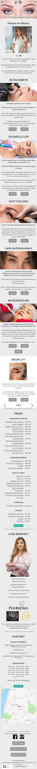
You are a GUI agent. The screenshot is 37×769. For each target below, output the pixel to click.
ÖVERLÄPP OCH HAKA (16, 516)
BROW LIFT (20, 476)
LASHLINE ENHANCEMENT (15, 434)
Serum (18, 351)
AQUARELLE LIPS (18, 429)
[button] (35, 2)
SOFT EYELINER (18, 431)
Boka (24, 129)
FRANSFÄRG (19, 490)
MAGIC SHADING (18, 424)
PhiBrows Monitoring (18, 581)
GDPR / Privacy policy (18, 749)
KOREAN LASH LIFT (17, 481)
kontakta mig (29, 506)
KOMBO (20, 466)
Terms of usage (18, 743)
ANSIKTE (21, 519)
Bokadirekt (26, 680)
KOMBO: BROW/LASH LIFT (15, 483)
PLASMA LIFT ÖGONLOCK (15, 463)
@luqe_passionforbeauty (25, 733)
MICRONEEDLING (18, 461)
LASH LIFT (20, 479)
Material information (18, 755)
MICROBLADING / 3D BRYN (15, 422)
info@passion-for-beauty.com (18, 653)
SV (8, 767)
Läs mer (12, 129)
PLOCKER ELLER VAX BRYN (14, 493)
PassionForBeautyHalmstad (11, 733)
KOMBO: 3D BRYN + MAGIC (14, 427)
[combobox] (7, 767)
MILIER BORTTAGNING (15, 468)
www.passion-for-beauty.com (12, 656)
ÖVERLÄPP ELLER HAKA (15, 514)
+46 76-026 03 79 (18, 650)
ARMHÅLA (20, 521)
